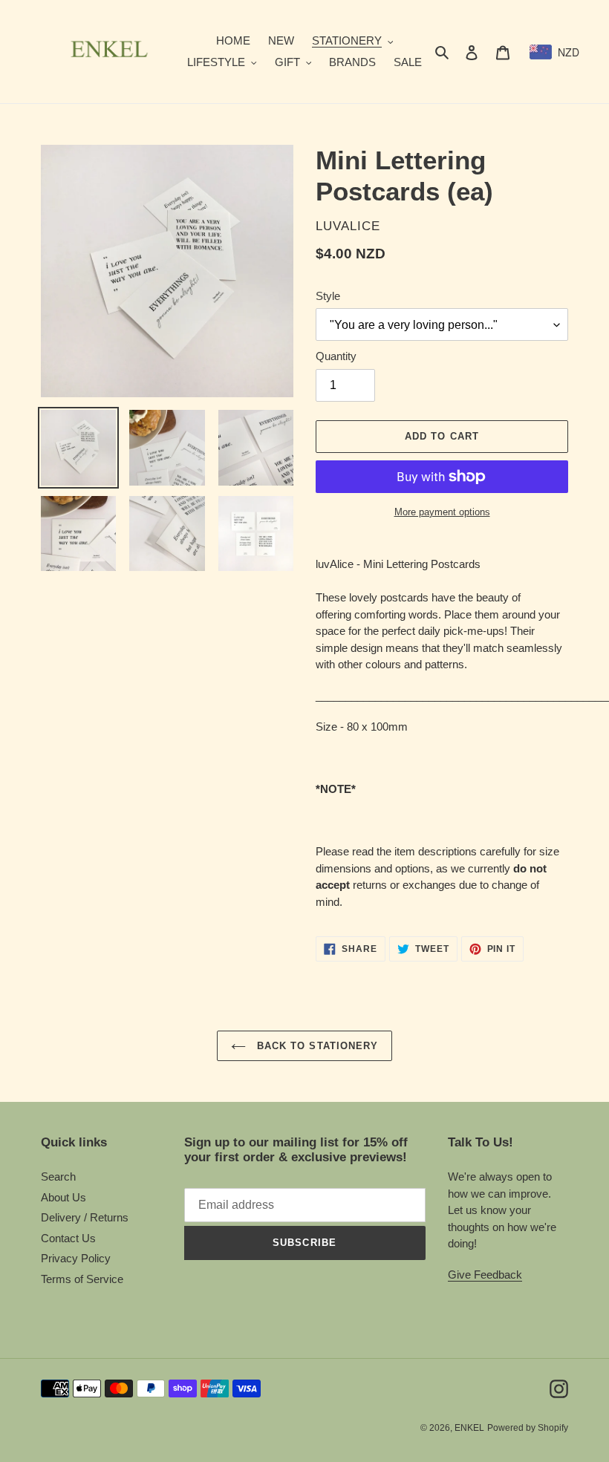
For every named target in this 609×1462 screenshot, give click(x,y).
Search (58, 1176)
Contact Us (68, 1238)
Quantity (336, 356)
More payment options (442, 512)
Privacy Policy (76, 1258)
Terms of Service (82, 1279)
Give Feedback (485, 1274)
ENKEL (469, 1428)
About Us (63, 1197)
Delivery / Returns (84, 1217)
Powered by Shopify (527, 1428)
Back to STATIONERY (315, 1045)
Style (328, 296)
